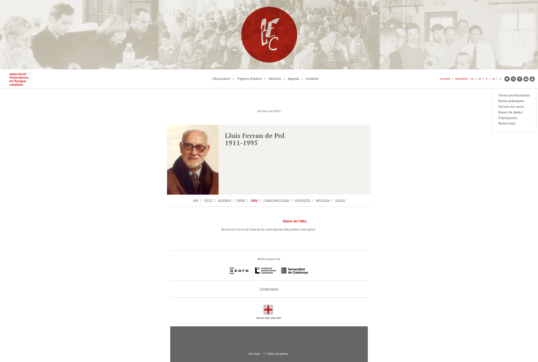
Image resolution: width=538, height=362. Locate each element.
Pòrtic (208, 200)
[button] (193, 160)
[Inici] (20, 79)
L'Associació (221, 79)
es (479, 78)
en (493, 78)
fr (487, 78)
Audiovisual (506, 123)
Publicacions (507, 118)
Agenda (293, 79)
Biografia (224, 200)
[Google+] (526, 79)
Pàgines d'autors (249, 79)
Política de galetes (277, 353)
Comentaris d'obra (276, 200)
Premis (240, 200)
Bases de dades (510, 112)
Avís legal (254, 353)
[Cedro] (238, 270)
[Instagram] (513, 79)
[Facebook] (519, 79)
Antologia (323, 200)
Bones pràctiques (511, 101)
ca (472, 78)
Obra (254, 200)
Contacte (312, 79)
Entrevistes (302, 200)
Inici (195, 200)
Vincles (340, 200)
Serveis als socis (511, 107)
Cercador (445, 78)
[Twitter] (507, 79)
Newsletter (461, 78)
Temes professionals (514, 95)
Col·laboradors (269, 289)
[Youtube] (532, 79)
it (500, 78)
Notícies (275, 79)
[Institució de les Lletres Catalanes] (281, 270)
